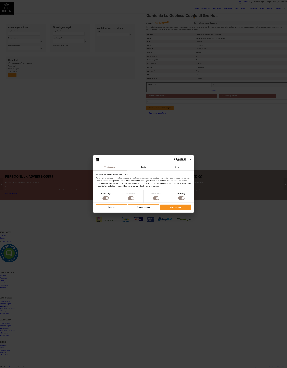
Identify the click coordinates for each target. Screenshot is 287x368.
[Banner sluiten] (190, 159)
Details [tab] (143, 167)
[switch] (131, 198)
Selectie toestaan (143, 207)
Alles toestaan (175, 207)
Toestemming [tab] (109, 167)
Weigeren (111, 207)
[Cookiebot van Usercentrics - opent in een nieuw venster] (176, 159)
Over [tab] (177, 167)
